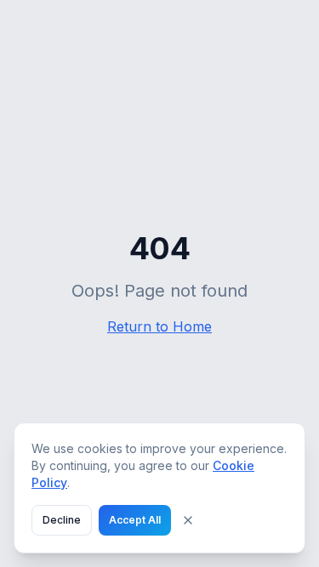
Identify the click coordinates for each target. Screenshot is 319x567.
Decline (62, 519)
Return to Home (159, 326)
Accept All (135, 519)
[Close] (188, 520)
